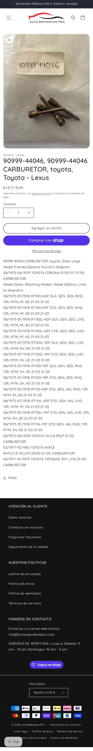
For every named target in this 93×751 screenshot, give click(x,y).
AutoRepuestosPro (33, 724)
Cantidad (9, 204)
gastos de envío (41, 193)
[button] (8, 17)
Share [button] (12, 478)
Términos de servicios (25, 603)
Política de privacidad (32, 737)
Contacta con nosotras (26, 527)
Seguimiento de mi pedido (28, 547)
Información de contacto (65, 724)
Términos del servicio (70, 731)
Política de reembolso (64, 737)
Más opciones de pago (46, 250)
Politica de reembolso (25, 593)
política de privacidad (24, 574)
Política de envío (42, 731)
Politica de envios (22, 584)
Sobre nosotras (20, 517)
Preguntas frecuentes (25, 537)
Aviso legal (21, 731)
